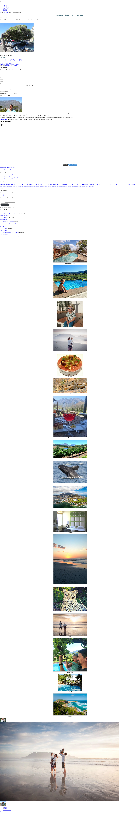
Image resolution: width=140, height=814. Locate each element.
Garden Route (52, 184)
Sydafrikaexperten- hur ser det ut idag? (9, 176)
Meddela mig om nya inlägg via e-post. (8, 89)
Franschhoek (47, 184)
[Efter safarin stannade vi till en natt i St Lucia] (17, 139)
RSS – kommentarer (6, 195)
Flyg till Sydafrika (6, 8)
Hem (3, 3)
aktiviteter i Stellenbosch (19, 184)
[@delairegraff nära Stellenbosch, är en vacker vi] (52, 129)
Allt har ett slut (5, 217)
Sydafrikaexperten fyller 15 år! (8, 174)
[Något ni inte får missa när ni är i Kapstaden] (122, 129)
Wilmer (93, 186)
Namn (1, 79)
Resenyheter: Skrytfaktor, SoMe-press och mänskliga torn (12, 224)
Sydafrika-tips (5, 5)
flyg (44, 184)
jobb (77, 184)
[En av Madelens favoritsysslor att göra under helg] (52, 161)
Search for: (2, 93)
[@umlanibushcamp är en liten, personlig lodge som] (87, 147)
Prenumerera (5, 204)
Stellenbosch (42, 186)
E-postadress (2, 201)
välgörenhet (90, 186)
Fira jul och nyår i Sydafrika (7, 175)
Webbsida (2, 83)
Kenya (98, 184)
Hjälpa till (67, 184)
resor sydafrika (122, 184)
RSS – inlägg (5, 194)
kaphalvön (89, 184)
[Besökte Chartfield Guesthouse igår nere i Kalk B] (87, 161)
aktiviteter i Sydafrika (26, 184)
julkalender (15, 65)
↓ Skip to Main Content (4, 0)
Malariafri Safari (104, 184)
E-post (1, 81)
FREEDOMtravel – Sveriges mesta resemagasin (8, 223)
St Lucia (46, 186)
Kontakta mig (5, 10)
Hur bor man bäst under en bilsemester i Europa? (11, 236)
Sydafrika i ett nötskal (7, 810)
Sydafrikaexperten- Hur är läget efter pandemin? (11, 213)
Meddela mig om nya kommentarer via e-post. (10, 87)
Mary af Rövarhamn (3, 226)
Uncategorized (5, 12)
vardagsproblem (69, 186)
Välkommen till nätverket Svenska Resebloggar (11, 232)
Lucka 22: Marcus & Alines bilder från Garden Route (9, 64)
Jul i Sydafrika (80, 184)
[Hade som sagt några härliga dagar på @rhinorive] (52, 141)
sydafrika (49, 186)
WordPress (12, 812)
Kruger (100, 184)
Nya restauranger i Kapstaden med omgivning (10, 177)
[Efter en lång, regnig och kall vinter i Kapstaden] (17, 160)
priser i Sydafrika (109, 184)
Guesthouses (58, 184)
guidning (64, 184)
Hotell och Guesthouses (7, 6)
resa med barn (116, 184)
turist (66, 186)
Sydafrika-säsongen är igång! (8, 178)
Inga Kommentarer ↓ (20, 17)
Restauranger (126, 184)
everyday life (37, 184)
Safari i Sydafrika (32, 186)
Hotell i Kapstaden (73, 184)
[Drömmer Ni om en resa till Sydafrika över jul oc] (122, 133)
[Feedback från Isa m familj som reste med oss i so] (122, 151)
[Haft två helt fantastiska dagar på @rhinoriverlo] (87, 141)
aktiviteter (2, 184)
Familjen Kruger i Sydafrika (5, 215)
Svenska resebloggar (4, 230)
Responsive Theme (3, 812)
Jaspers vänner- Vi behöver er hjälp (9, 179)
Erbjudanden (5, 9)
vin (72, 186)
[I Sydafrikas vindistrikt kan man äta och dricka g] (52, 146)
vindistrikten (76, 186)
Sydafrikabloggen (3, 219)
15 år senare (5, 228)
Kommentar (2, 77)
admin (15, 17)
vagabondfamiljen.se (4, 234)
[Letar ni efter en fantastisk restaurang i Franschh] (17, 129)
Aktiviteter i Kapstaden (10, 184)
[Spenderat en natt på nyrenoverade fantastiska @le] (17, 132)
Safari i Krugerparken (25, 186)
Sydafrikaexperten (55, 186)
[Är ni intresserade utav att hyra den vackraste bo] (52, 132)
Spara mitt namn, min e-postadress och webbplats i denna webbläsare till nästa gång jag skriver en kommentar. (21, 85)
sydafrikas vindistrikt (62, 186)
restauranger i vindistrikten (12, 186)
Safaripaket (37, 186)
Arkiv (1, 190)
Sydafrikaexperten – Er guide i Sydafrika (7, 211)
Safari (20, 186)
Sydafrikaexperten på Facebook (7, 167)
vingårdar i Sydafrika (83, 186)
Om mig (4, 4)
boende (30, 184)
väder (87, 186)
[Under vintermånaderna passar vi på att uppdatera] (122, 161)
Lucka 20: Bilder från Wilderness (6, 63)
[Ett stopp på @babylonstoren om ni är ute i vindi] (87, 129)
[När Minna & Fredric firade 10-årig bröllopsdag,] (87, 134)
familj (42, 184)
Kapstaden (94, 184)
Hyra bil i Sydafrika (6, 7)
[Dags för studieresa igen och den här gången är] (122, 140)
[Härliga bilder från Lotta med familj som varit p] (17, 146)
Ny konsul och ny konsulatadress (8, 221)
